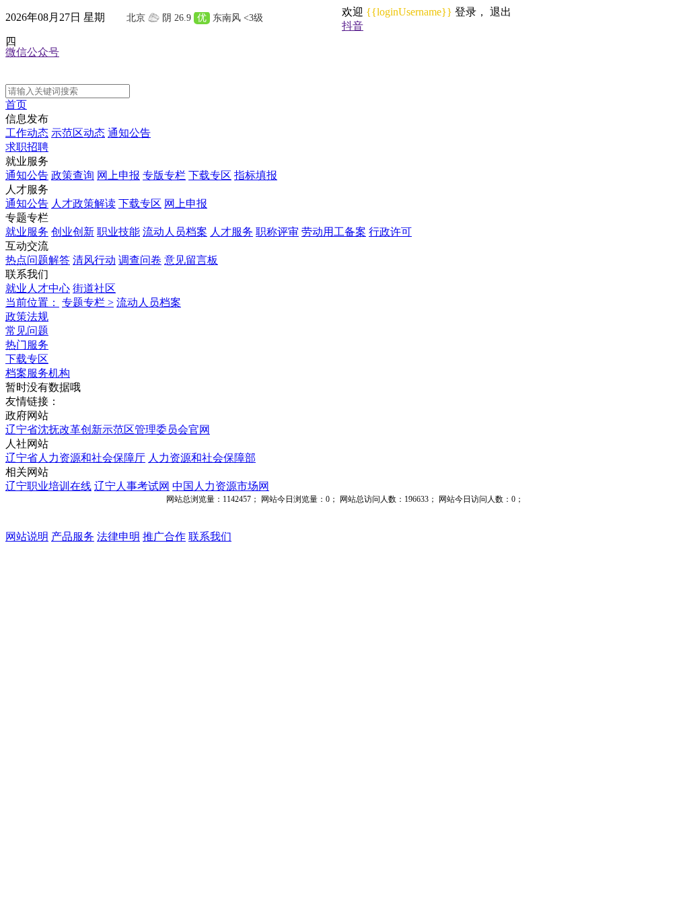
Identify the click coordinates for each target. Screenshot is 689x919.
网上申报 (118, 175)
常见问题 (26, 330)
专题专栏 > (88, 302)
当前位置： (32, 302)
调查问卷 (139, 260)
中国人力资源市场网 (220, 486)
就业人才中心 (37, 288)
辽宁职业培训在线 (48, 486)
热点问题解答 (37, 260)
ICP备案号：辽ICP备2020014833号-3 (344, 524)
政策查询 (72, 175)
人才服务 (231, 231)
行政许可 (390, 231)
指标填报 (255, 175)
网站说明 (26, 536)
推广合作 (164, 536)
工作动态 (26, 133)
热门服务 (26, 345)
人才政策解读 (83, 203)
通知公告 (129, 133)
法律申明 (118, 536)
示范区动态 (78, 133)
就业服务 (26, 231)
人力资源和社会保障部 (202, 458)
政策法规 (26, 316)
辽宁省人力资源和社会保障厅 (75, 458)
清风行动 (94, 260)
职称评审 (277, 231)
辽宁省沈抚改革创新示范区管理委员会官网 (107, 429)
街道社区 (94, 288)
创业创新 (72, 231)
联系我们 (209, 536)
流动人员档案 (175, 231)
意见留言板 (191, 260)
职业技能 (118, 231)
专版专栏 (164, 175)
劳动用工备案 (333, 231)
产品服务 (72, 536)
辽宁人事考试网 (132, 486)
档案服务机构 (37, 373)
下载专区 (209, 175)
